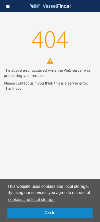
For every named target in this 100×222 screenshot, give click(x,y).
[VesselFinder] (50, 6)
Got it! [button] (50, 213)
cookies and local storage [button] (31, 199)
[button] (8, 6)
